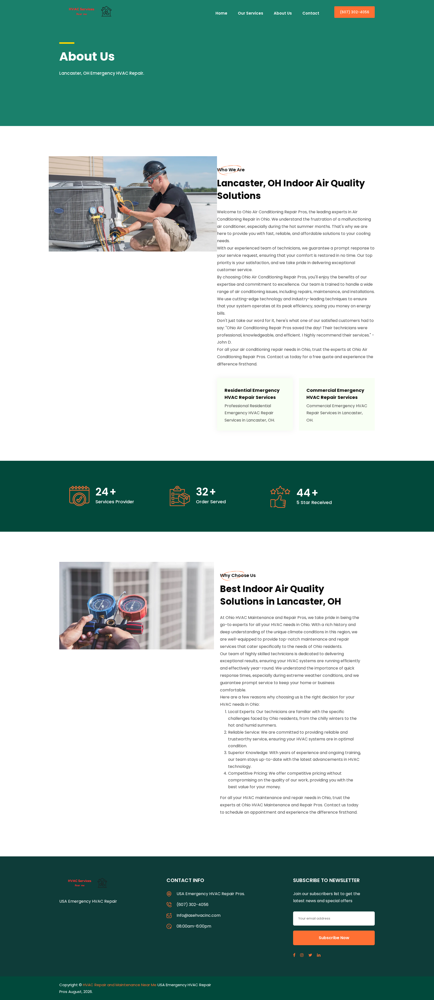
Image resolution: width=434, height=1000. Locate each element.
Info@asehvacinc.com (199, 915)
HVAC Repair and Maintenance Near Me (119, 984)
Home (221, 13)
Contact (310, 13)
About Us (283, 13)
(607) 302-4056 (354, 12)
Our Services (250, 13)
